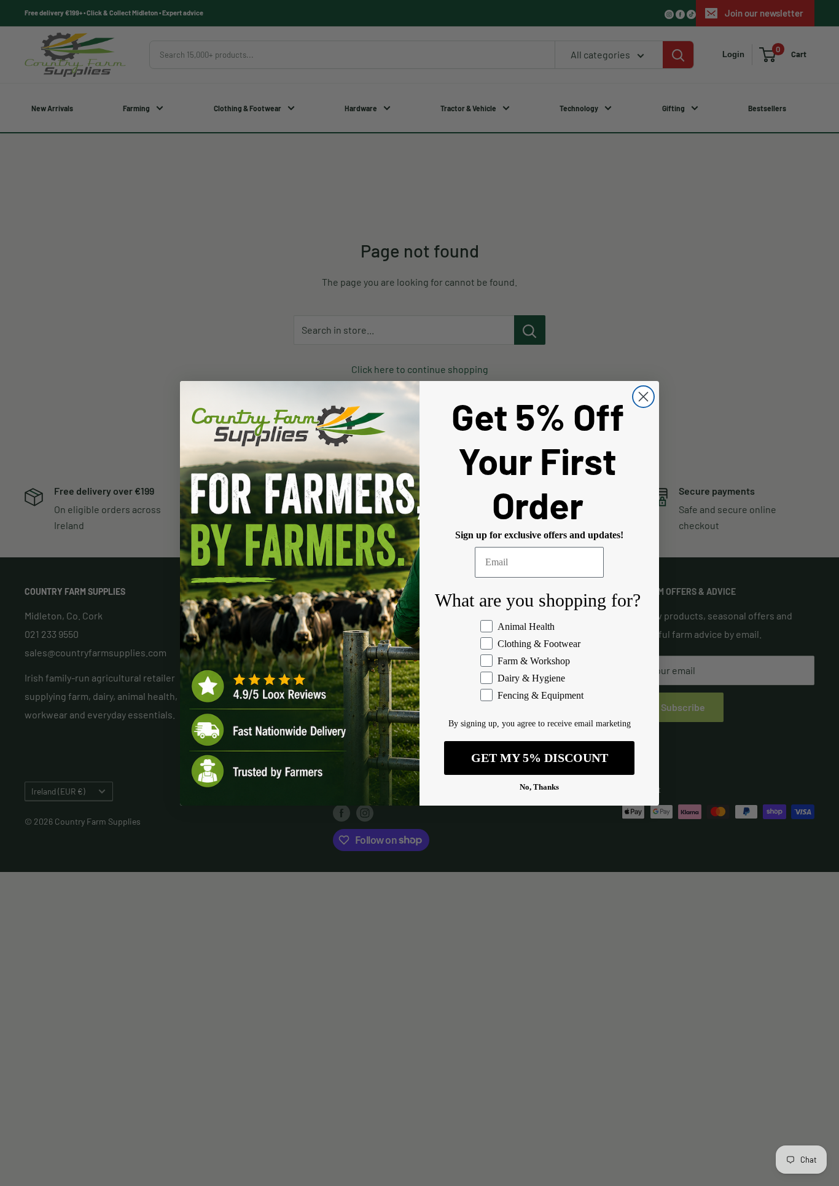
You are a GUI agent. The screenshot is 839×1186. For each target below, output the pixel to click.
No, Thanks (539, 786)
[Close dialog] (643, 396)
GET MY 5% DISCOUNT (539, 757)
